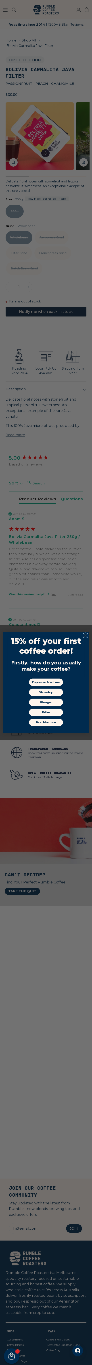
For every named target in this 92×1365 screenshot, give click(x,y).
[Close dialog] (85, 635)
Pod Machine (46, 722)
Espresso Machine (46, 682)
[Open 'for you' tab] (77, 1350)
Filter (46, 712)
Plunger (46, 702)
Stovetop (46, 692)
